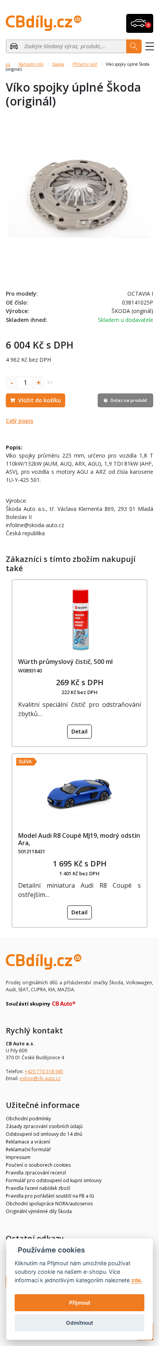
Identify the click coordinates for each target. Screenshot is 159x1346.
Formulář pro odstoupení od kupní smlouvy (53, 1180)
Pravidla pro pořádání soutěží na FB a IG (50, 1196)
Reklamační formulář (28, 1149)
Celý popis (19, 420)
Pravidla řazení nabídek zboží (38, 1188)
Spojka (58, 64)
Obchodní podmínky (28, 1118)
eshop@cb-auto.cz (40, 1078)
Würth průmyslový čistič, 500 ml (65, 661)
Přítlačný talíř (85, 64)
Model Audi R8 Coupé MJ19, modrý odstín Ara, (79, 839)
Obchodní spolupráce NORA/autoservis (49, 1203)
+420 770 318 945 (44, 1071)
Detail (79, 731)
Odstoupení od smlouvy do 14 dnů (44, 1134)
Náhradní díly (31, 64)
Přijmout (79, 1303)
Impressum (18, 1157)
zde (136, 1280)
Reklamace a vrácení (28, 1141)
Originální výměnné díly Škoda (39, 1211)
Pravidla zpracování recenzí (36, 1172)
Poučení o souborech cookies (38, 1165)
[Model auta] (15, 46)
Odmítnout (79, 1323)
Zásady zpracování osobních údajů (44, 1126)
